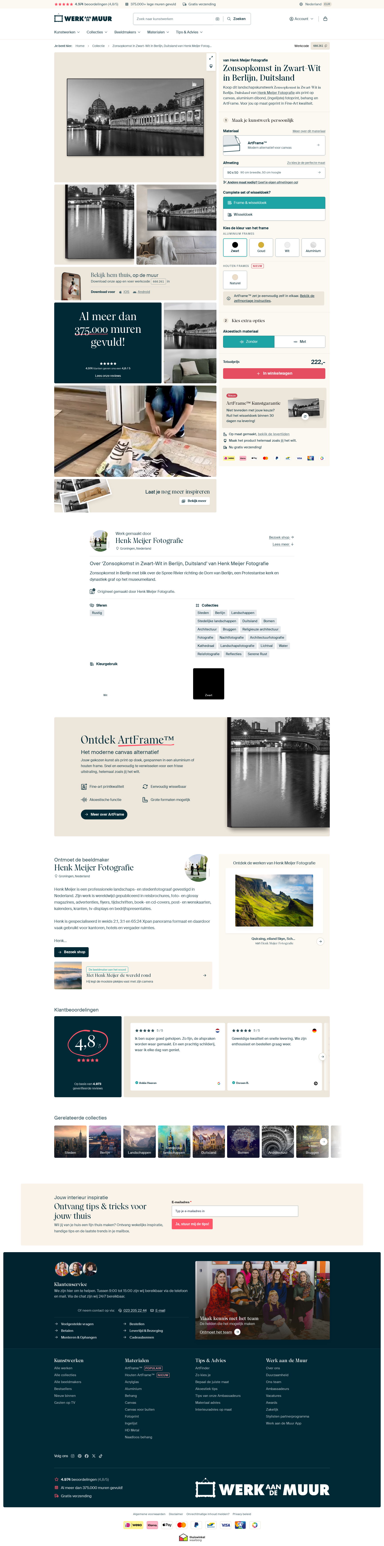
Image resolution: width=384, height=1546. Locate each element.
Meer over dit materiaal (309, 131)
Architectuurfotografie (267, 637)
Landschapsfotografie (237, 646)
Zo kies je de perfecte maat (306, 163)
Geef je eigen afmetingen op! (263, 182)
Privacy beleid (242, 1514)
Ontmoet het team (216, 1332)
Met (303, 341)
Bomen (269, 621)
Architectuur (207, 629)
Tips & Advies (187, 32)
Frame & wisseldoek (250, 202)
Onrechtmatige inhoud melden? (207, 1514)
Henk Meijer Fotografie (249, 60)
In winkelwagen (277, 373)
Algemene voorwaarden (149, 1514)
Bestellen (137, 1324)
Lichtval (267, 646)
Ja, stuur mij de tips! (192, 1224)
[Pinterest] (79, 1456)
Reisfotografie (209, 654)
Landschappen (242, 613)
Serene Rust (257, 654)
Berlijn (220, 613)
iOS (126, 292)
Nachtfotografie (232, 637)
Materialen (156, 32)
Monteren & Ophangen (79, 1337)
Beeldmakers (125, 32)
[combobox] (173, 19)
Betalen (67, 1331)
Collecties (95, 32)
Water (283, 646)
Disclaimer (176, 1514)
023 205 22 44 (135, 1310)
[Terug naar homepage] (83, 18)
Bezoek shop (279, 537)
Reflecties (234, 654)
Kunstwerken (64, 32)
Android (144, 292)
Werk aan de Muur (287, 1360)
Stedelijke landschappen (217, 621)
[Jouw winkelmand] (325, 18)
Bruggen (229, 629)
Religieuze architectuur (260, 629)
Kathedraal (206, 646)
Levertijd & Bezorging (146, 1331)
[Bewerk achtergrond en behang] (211, 66)
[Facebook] (86, 1456)
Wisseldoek (243, 214)
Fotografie (205, 637)
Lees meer (281, 544)
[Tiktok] (100, 1456)
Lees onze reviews (108, 376)
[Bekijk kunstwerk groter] (211, 58)
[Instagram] (72, 1456)
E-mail (160, 1310)
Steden (203, 613)
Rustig (97, 613)
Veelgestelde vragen (77, 1324)
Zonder (252, 341)
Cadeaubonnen (142, 1337)
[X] (93, 1456)
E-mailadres (181, 1202)
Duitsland (249, 621)
